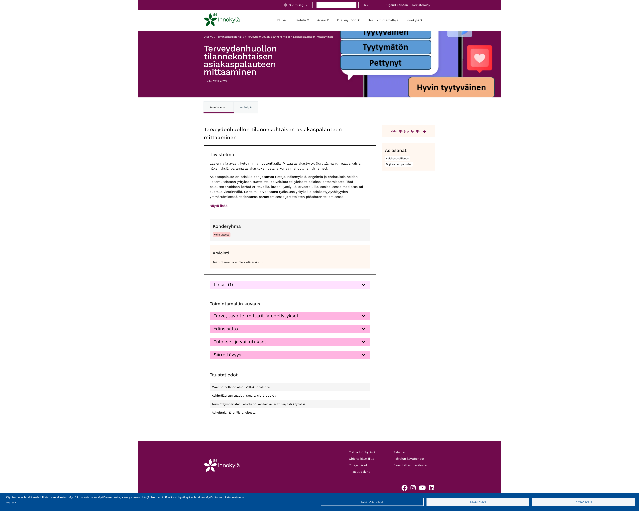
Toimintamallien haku (230, 36)
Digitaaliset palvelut (399, 164)
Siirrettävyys (227, 354)
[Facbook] (405, 489)
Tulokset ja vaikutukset (240, 341)
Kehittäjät (246, 107)
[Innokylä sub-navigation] (423, 20)
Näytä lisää (218, 206)
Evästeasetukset (372, 502)
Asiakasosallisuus (397, 158)
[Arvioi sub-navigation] (330, 20)
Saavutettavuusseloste (410, 465)
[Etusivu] (222, 20)
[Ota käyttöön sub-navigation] (361, 20)
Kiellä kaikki (478, 502)
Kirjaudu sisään (397, 5)
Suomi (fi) (296, 5)
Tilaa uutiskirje (359, 472)
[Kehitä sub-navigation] (310, 20)
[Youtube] (422, 489)
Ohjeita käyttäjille (361, 459)
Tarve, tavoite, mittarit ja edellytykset (256, 315)
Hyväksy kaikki (583, 502)
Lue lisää (11, 502)
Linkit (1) (223, 284)
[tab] (290, 285)
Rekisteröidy (421, 5)
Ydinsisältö (226, 328)
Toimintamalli (218, 107)
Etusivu (208, 36)
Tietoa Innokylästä (362, 452)
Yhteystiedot (358, 465)
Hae (365, 5)
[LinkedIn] (431, 489)
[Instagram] (413, 489)
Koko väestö (221, 234)
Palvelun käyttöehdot (409, 459)
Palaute (399, 452)
